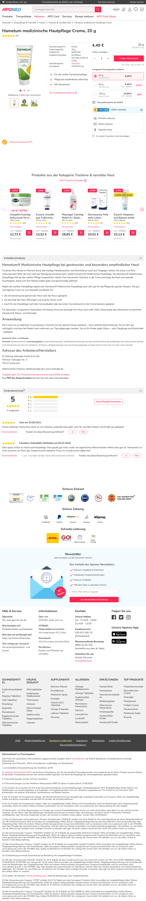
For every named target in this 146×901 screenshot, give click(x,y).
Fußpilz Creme (131, 705)
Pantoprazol (130, 701)
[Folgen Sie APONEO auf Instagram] (128, 617)
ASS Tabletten (9, 700)
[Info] (141, 109)
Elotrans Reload (59, 686)
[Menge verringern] (95, 58)
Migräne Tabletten (11, 696)
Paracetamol (8, 712)
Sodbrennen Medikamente (33, 695)
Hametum (75, 63)
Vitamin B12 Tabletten (57, 704)
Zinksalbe (128, 697)
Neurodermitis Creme (131, 692)
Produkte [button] (7, 16)
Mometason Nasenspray (81, 705)
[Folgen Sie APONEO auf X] (121, 617)
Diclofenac (7, 704)
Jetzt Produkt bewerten (108, 401)
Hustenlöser (106, 690)
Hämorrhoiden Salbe (34, 709)
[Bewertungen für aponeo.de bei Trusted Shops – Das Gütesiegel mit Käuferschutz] (16, 498)
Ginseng (55, 717)
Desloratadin (81, 722)
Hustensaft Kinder (109, 722)
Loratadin (80, 718)
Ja (73, 431)
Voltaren (31, 704)
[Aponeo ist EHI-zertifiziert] (31, 498)
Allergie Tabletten (84, 693)
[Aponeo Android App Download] (119, 641)
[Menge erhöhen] (108, 58)
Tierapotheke (23, 16)
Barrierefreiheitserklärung (73, 744)
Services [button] (67, 16)
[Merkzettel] (136, 9)
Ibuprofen (7, 708)
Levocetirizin (81, 714)
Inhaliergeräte (106, 711)
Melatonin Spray (59, 694)
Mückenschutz (131, 709)
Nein (83, 431)
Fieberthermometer (133, 686)
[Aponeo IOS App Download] (119, 633)
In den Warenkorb (129, 58)
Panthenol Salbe (132, 713)
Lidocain (31, 722)
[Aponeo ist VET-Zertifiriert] (57, 498)
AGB (17, 740)
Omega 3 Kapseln (60, 709)
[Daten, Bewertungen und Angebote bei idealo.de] (85, 498)
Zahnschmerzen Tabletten (10, 724)
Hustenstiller (106, 686)
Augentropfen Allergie (82, 698)
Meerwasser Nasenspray (106, 706)
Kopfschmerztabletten (12, 691)
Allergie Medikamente (82, 688)
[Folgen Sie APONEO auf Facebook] (114, 617)
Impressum (82, 740)
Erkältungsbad (107, 701)
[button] (39, 16)
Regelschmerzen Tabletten (10, 717)
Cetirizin (79, 710)
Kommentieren (9, 431)
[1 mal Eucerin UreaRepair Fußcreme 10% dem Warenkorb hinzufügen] (55, 233)
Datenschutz (98, 740)
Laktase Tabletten (60, 713)
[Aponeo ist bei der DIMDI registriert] (44, 498)
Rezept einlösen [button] (84, 16)
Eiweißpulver (57, 690)
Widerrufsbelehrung (35, 740)
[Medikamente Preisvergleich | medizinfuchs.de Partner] (98, 498)
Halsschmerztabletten (109, 696)
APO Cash (53, 16)
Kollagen (55, 698)
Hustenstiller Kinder (106, 717)
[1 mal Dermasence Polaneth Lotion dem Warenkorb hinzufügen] (107, 233)
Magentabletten (35, 718)
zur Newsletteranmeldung (94, 599)
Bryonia (128, 717)
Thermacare (32, 700)
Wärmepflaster (34, 689)
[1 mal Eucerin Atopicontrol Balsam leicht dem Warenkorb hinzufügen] (133, 233)
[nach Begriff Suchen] (98, 9)
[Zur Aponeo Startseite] (11, 9)
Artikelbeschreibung (14, 258)
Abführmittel (33, 714)
